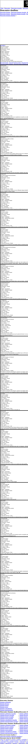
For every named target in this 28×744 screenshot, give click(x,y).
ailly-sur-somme (4, 740)
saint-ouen (22, 741)
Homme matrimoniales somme (8, 733)
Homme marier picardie (7, 716)
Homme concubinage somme (8, 731)
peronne (13, 739)
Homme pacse (4, 707)
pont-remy (15, 743)
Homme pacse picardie (6, 718)
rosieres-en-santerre (14, 740)
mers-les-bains (23, 740)
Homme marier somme (6, 728)
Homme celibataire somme (7, 725)
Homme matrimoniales (6, 710)
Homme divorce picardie (7, 715)
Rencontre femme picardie (18, 14)
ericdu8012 (2, 45)
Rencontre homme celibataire (6, 63)
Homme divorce (4, 703)
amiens (1, 739)
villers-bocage (22, 743)
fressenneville (10, 741)
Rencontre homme (5, 12)
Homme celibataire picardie (8, 713)
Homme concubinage (6, 708)
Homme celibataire (5, 702)
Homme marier (4, 705)
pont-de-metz (3, 741)
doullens (18, 739)
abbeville (8, 739)
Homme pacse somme (6, 730)
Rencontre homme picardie (18, 12)
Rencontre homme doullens (7, 15)
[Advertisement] (14, 30)
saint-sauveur (8, 743)
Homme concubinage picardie (8, 720)
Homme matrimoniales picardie (9, 721)
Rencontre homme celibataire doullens (11, 736)
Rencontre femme (5, 14)
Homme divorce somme (7, 726)
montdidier (24, 739)
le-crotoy (17, 741)
